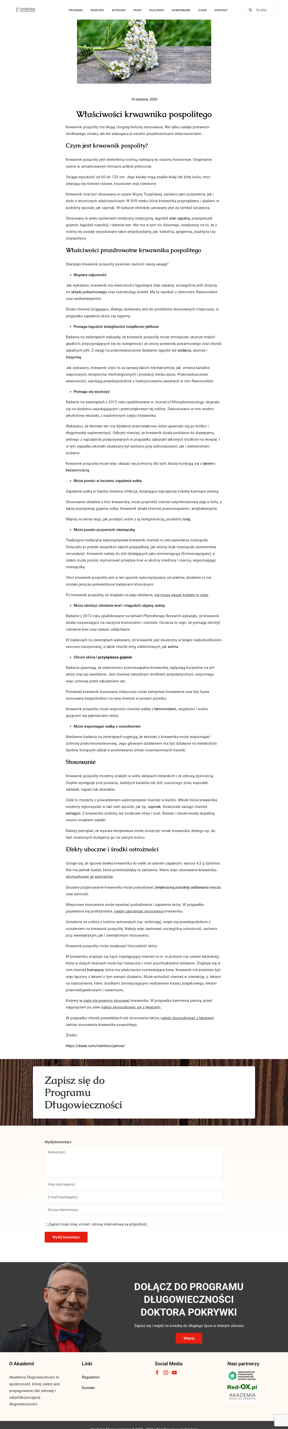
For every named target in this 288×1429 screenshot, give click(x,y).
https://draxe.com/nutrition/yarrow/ (95, 1046)
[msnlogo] (242, 1372)
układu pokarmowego (89, 292)
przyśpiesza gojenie (115, 657)
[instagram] (165, 1372)
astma (173, 646)
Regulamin (91, 1377)
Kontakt (88, 1388)
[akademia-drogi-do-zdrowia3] (242, 1392)
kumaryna (95, 970)
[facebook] (157, 1372)
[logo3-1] (242, 1386)
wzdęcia (184, 350)
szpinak (154, 806)
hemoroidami (165, 709)
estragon (73, 813)
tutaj (186, 519)
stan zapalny (179, 218)
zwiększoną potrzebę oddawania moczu (188, 887)
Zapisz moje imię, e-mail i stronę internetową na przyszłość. (98, 1224)
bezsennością (77, 470)
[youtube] (174, 1372)
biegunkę (73, 357)
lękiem (209, 463)
